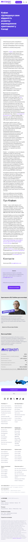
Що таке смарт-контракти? (21, 470)
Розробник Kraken (19, 411)
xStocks (10, 508)
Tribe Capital (6, 240)
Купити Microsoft (18, 460)
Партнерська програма (20, 414)
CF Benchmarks (16, 508)
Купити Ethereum (5, 453)
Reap (20, 508)
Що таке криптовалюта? (20, 468)
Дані (21, 97)
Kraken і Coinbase (19, 480)
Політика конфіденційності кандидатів (17, 492)
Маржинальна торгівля (6, 409)
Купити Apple (18, 455)
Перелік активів (18, 416)
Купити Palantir (18, 458)
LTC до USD (17, 445)
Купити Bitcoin (4, 451)
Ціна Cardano (4, 437)
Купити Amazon (18, 457)
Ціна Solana (3, 438)
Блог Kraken (17, 409)
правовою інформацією (16, 538)
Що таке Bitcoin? (18, 472)
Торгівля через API (5, 416)
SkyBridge (12, 240)
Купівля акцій (18, 449)
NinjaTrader (12, 502)
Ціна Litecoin (4, 440)
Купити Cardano (4, 458)
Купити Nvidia (18, 451)
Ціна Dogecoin (4, 433)
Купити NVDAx (4, 470)
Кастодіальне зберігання (6, 514)
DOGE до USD (18, 440)
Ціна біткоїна (4, 429)
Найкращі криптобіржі (20, 478)
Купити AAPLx (4, 473)
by (4, 498)
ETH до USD (17, 433)
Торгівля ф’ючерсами (6, 411)
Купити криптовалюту (6, 405)
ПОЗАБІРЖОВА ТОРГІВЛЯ (12, 513)
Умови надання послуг (5, 490)
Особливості (4, 403)
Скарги (16, 421)
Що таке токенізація (19, 473)
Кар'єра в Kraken (18, 407)
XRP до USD (17, 434)
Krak (2, 513)
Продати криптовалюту (6, 407)
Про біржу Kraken (19, 403)
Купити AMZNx (4, 477)
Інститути (3, 414)
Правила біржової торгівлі (15, 490)
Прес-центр (17, 413)
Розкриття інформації (5, 492)
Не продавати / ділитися (17, 487)
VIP (19, 502)
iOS (6, 249)
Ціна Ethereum (4, 431)
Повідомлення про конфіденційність (17, 485)
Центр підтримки (18, 420)
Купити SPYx (4, 475)
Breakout (16, 502)
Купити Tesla (17, 453)
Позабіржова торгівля (6, 413)
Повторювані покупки (6, 420)
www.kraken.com (17, 254)
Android (11, 249)
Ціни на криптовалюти (6, 427)
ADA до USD (17, 441)
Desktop (22, 250)
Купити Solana (4, 460)
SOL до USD (17, 438)
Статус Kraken (18, 418)
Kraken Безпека (18, 405)
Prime (5, 513)
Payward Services (4, 508)
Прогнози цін (4, 444)
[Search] (23, 2)
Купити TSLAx (4, 471)
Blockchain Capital (12, 241)
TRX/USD (17, 443)
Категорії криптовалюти (6, 442)
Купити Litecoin (4, 462)
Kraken (11, 51)
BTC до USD (17, 431)
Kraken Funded (4, 423)
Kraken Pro (7, 502)
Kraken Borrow (4, 421)
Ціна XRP (3, 435)
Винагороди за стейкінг (6, 418)
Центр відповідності (5, 488)
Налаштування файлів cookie (6, 487)
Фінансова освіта (19, 466)
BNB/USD (17, 436)
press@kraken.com (16, 263)
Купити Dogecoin (5, 455)
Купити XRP (3, 457)
